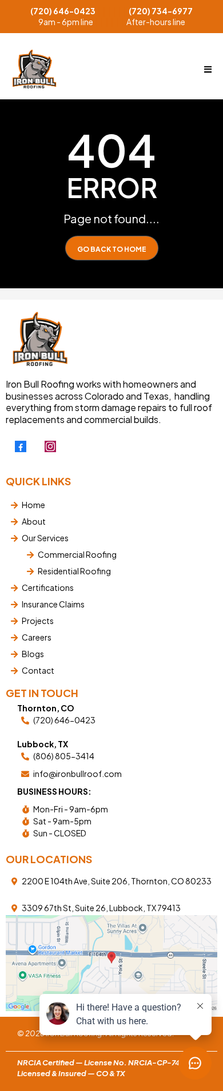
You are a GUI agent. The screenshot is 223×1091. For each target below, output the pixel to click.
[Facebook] (20, 446)
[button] (206, 69)
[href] (111, 963)
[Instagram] (50, 446)
